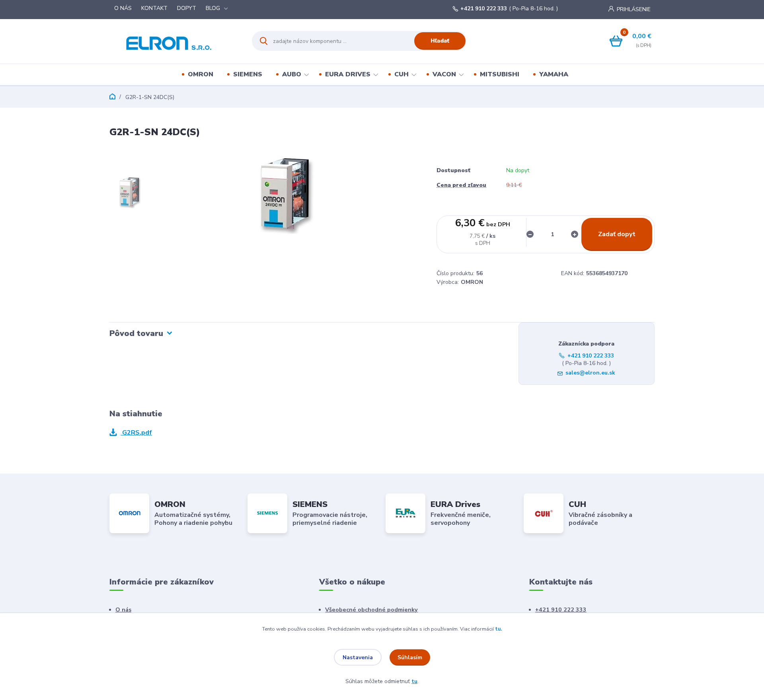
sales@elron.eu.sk (590, 373)
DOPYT (186, 8)
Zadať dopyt (616, 234)
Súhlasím (410, 657)
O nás (123, 610)
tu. (498, 629)
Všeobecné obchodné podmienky (371, 610)
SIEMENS (247, 74)
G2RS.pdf (136, 432)
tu (414, 681)
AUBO (291, 74)
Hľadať (440, 41)
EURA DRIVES (347, 74)
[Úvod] (173, 41)
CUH (401, 74)
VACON (444, 74)
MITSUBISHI (499, 74)
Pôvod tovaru (136, 333)
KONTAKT (154, 8)
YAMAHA (553, 74)
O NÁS (123, 8)
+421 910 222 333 (483, 8)
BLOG (213, 8)
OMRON (200, 74)
